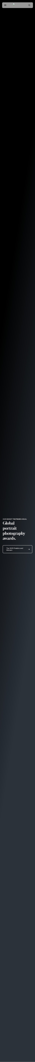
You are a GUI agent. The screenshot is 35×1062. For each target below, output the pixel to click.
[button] (5, 5)
